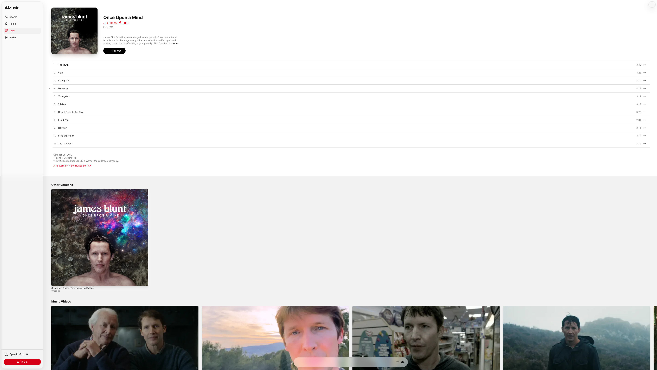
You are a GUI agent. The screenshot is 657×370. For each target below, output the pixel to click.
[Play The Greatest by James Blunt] (54, 143)
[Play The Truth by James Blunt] (54, 64)
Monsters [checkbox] (63, 88)
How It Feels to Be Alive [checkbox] (71, 112)
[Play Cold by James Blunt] (54, 72)
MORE (176, 43)
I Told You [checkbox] (63, 120)
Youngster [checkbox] (63, 96)
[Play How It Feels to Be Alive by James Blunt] (54, 112)
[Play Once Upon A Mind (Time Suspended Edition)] (55, 281)
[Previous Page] (48, 346)
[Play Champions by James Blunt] (54, 80)
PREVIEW (637, 65)
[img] (12, 8)
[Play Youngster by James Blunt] (54, 96)
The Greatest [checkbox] (65, 143)
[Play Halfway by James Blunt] (54, 128)
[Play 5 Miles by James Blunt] (54, 104)
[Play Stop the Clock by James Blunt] (54, 135)
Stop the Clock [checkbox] (66, 135)
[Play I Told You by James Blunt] (54, 120)
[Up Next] (397, 362)
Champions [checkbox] (64, 80)
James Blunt (116, 22)
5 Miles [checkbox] (62, 104)
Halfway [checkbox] (62, 127)
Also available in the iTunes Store (71, 165)
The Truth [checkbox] (63, 64)
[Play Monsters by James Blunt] (54, 88)
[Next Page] (653, 346)
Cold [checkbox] (60, 72)
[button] (22, 17)
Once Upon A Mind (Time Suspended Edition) (75, 190)
